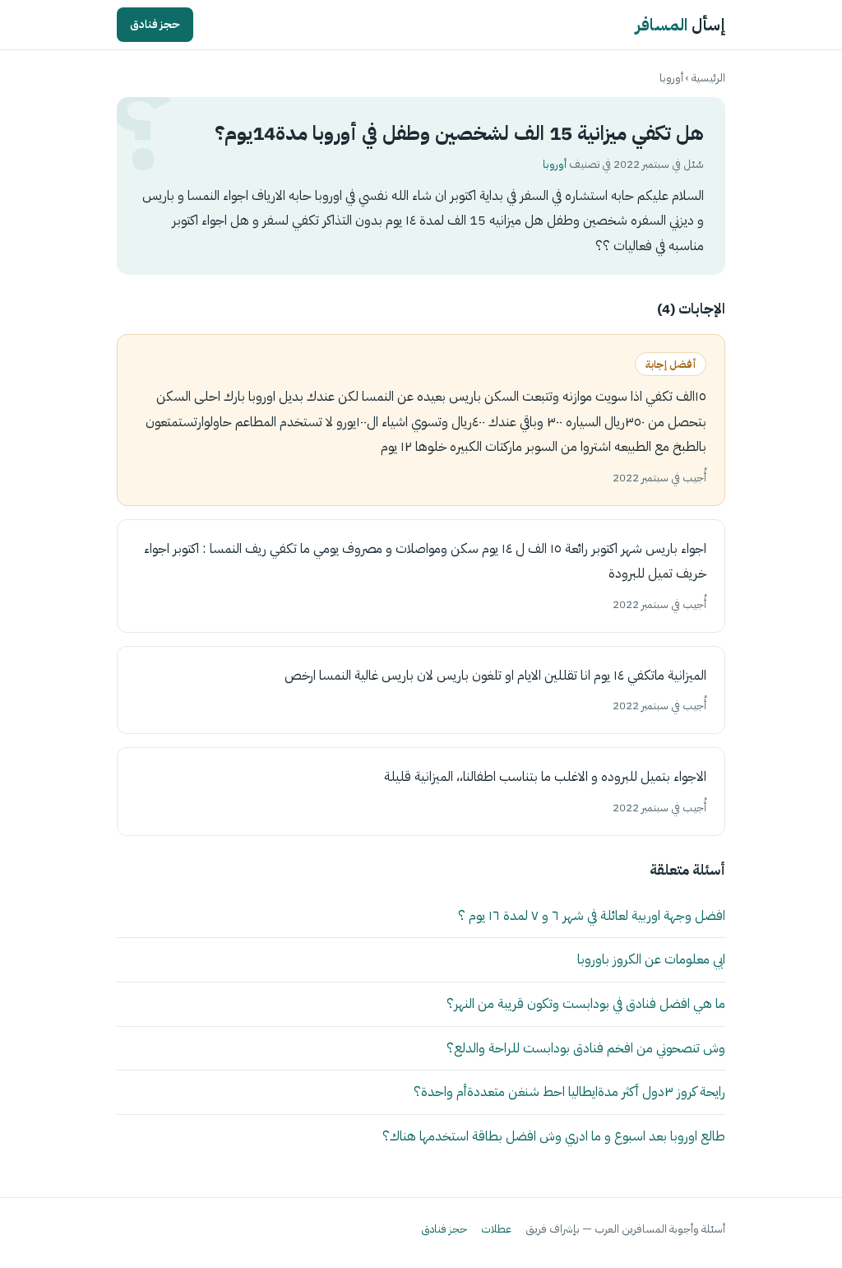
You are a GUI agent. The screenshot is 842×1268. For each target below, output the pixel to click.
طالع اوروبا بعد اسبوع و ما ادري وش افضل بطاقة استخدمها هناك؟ (553, 1136)
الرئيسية (708, 77)
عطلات (496, 1229)
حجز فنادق (155, 24)
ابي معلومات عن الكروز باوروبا (651, 959)
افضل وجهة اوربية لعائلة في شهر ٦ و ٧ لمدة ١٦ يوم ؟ (591, 915)
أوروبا (671, 77)
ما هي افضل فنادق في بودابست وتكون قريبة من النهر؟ (585, 1003)
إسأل (680, 24)
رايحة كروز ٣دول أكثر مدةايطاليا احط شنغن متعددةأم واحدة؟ (569, 1091)
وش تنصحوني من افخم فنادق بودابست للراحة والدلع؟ (585, 1048)
